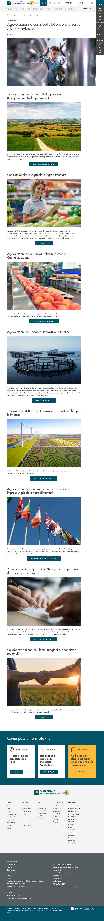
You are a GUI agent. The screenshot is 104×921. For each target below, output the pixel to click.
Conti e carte (26, 808)
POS (23, 822)
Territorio (71, 806)
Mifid (8, 878)
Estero (24, 814)
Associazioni (72, 833)
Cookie (9, 875)
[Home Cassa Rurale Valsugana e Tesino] (20, 3)
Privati (9, 802)
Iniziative (40, 819)
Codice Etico (72, 830)
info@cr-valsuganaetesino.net (21, 898)
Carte (9, 808)
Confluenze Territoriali (71, 841)
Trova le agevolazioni (43, 164)
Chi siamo (72, 802)
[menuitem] (12, 9)
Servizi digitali (27, 806)
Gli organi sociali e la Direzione (74, 815)
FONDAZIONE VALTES (69, 3)
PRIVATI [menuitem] (37, 3)
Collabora (44, 243)
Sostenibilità (58, 802)
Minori (9, 811)
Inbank (9, 825)
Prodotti (40, 816)
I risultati (55, 806)
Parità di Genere (58, 825)
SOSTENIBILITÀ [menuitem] (56, 3)
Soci (39, 802)
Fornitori (55, 822)
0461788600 (18, 895)
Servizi (9, 828)
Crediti (55, 910)
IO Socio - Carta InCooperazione (43, 812)
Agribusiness (33, 15)
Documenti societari (71, 820)
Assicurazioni (11, 822)
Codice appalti (57, 881)
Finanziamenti (11, 814)
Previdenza (10, 820)
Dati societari (11, 864)
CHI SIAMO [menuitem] (92, 3)
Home (19, 15)
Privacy (9, 867)
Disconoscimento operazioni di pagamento (66, 887)
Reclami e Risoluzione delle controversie (65, 867)
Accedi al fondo (44, 400)
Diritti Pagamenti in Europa (23, 873)
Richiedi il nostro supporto (44, 559)
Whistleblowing (58, 878)
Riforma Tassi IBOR (66, 884)
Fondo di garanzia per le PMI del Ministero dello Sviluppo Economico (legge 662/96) (25, 882)
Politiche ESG (57, 808)
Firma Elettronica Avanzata (61, 873)
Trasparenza (11, 870)
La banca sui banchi (72, 836)
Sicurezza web (57, 875)
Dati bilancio (72, 811)
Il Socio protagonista (42, 807)
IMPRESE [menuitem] (43, 3)
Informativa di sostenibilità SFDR (58, 812)
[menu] (65, 3)
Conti (9, 806)
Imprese (25, 15)
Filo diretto (56, 819)
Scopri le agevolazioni (44, 321)
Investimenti (11, 817)
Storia (70, 827)
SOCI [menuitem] (49, 3)
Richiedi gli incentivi (43, 478)
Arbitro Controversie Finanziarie (25, 886)
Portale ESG (56, 816)
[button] (100, 3)
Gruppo (70, 824)
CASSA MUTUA (81, 3)
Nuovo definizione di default (62, 864)
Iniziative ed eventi (74, 808)
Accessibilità (57, 870)
